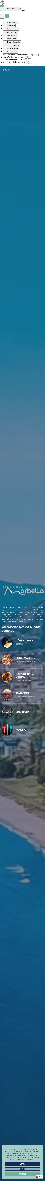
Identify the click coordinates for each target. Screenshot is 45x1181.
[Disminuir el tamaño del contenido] (33, 55)
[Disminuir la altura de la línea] (24, 60)
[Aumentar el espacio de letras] (30, 62)
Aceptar (22, 1164)
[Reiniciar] (2, 16)
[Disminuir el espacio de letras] (27, 62)
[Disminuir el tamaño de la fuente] (26, 57)
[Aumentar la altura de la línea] (27, 60)
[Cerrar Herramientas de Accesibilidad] (7, 16)
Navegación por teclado (11, 8)
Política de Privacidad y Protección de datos (19, 1159)
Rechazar (22, 1169)
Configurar (22, 1174)
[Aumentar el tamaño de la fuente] (29, 57)
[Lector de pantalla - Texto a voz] (2, 2)
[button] (41, 69)
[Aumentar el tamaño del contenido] (37, 55)
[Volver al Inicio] (8, 69)
